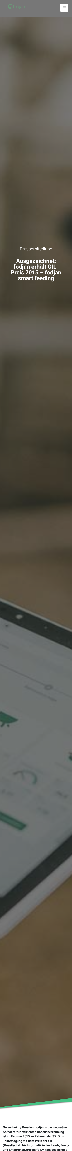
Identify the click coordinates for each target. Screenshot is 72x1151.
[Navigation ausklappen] (64, 8)
